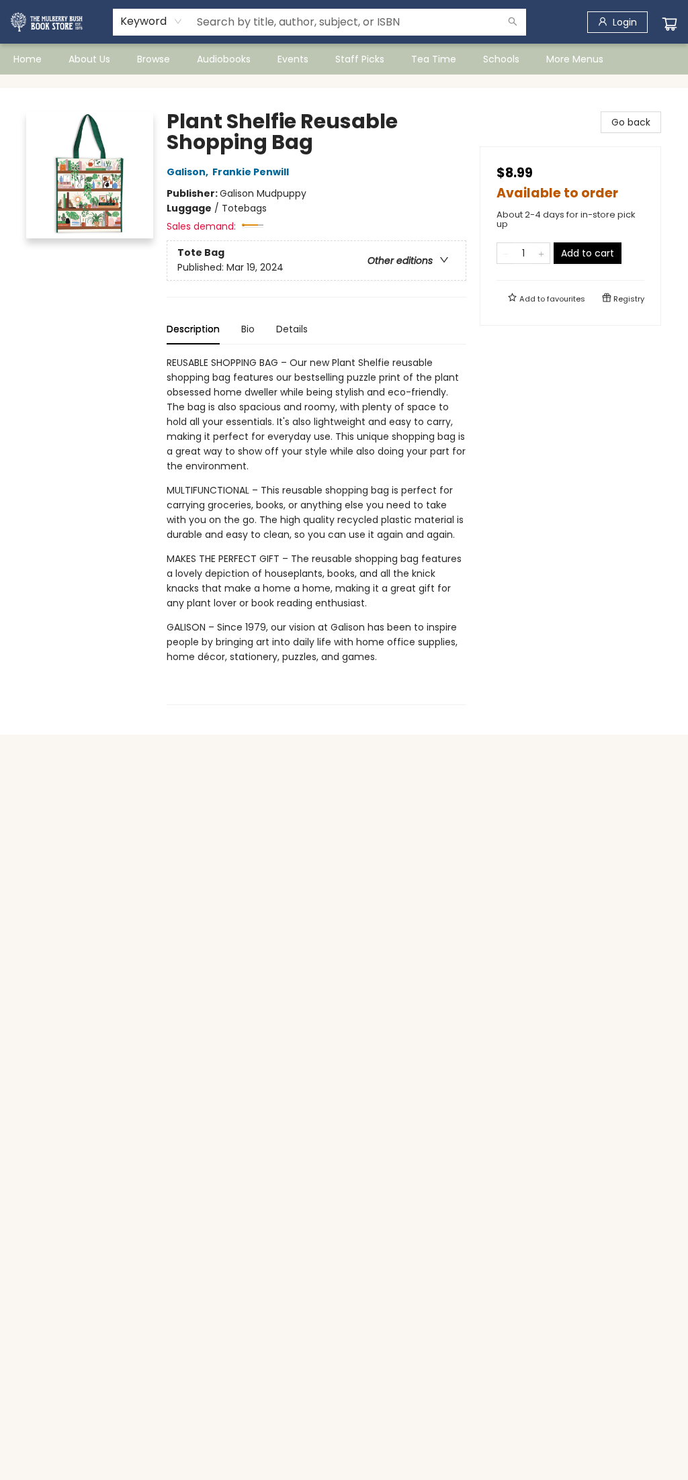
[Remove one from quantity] (505, 253)
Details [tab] (292, 329)
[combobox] (151, 21)
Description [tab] (193, 329)
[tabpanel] (316, 530)
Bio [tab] (248, 329)
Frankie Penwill (250, 172)
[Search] (512, 22)
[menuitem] (27, 59)
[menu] (344, 59)
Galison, (188, 172)
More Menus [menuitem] (574, 59)
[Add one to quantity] (541, 253)
